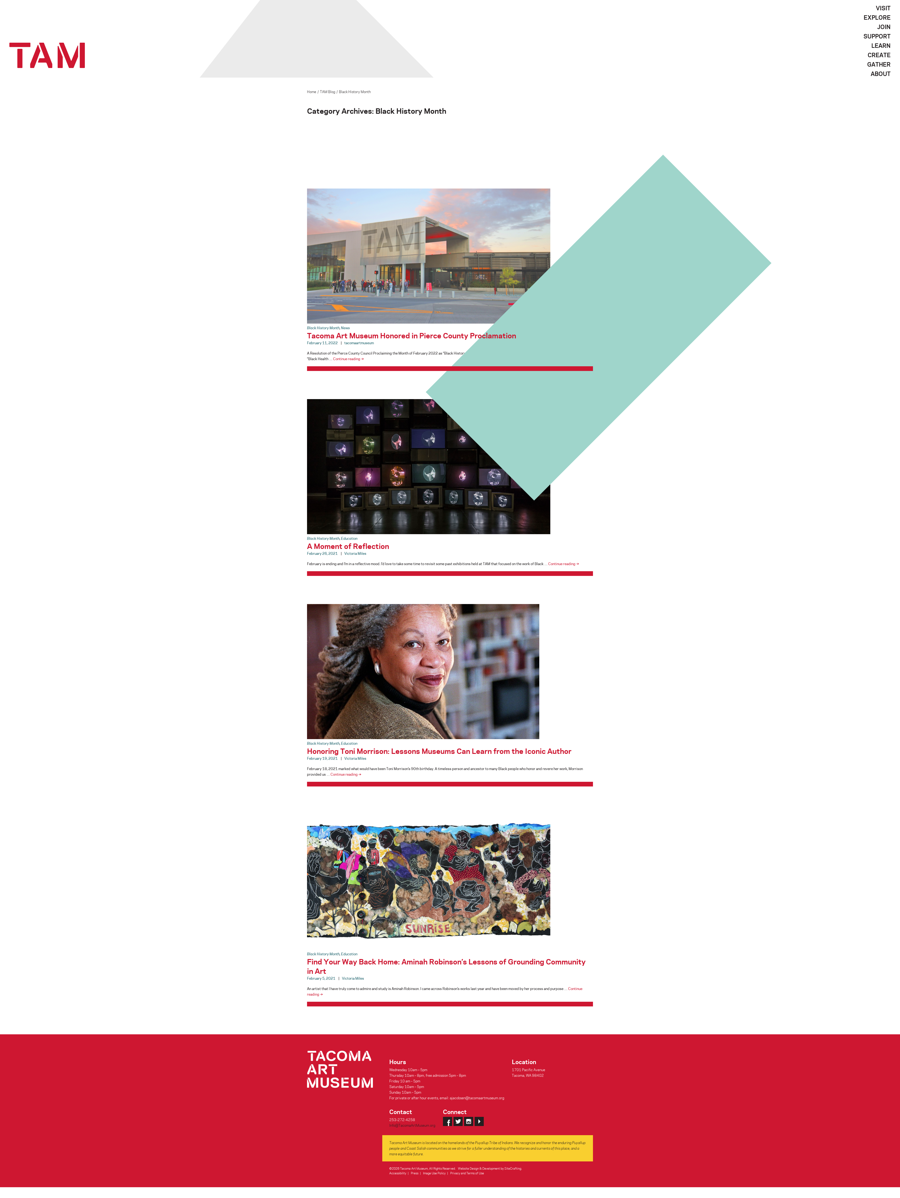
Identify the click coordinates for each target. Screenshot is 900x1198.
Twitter (458, 1121)
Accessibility (397, 1173)
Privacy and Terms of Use (467, 1173)
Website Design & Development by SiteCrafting (489, 1168)
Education (349, 538)
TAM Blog (327, 91)
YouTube (479, 1121)
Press (414, 1173)
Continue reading (348, 358)
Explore (877, 17)
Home (311, 91)
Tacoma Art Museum (47, 55)
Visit (883, 8)
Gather (879, 64)
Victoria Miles (355, 553)
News (345, 327)
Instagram (468, 1121)
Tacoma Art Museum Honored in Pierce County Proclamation (411, 335)
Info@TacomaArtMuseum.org (412, 1125)
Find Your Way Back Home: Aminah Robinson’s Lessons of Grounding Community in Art (446, 965)
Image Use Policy (434, 1173)
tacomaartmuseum (359, 342)
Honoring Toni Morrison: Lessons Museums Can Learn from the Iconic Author (439, 751)
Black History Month (323, 327)
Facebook (447, 1121)
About (881, 73)
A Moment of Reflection (348, 546)
